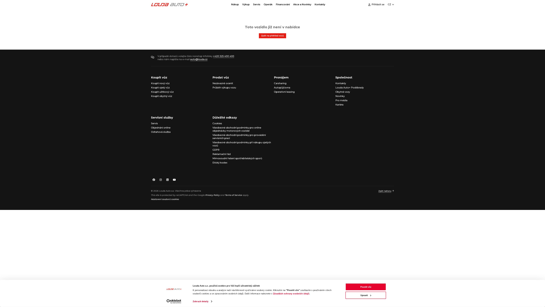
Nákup (235, 4)
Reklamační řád (221, 154)
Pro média (341, 100)
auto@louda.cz (198, 59)
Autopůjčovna (282, 87)
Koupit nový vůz (160, 83)
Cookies (217, 123)
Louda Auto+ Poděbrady (349, 87)
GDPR (215, 150)
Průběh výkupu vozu (224, 87)
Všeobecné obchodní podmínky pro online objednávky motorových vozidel (236, 129)
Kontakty (320, 4)
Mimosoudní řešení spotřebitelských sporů (237, 158)
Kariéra (339, 104)
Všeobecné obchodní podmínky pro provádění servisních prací (239, 137)
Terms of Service (233, 195)
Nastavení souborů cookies (165, 199)
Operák (268, 4)
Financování (283, 4)
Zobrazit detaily (200, 301)
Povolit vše (365, 287)
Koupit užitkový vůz (162, 92)
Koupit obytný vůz (161, 96)
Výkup (246, 4)
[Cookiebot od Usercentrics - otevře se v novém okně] (174, 301)
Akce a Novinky (302, 4)
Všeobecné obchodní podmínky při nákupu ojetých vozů (241, 144)
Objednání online (160, 127)
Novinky (340, 96)
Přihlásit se (378, 4)
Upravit (364, 295)
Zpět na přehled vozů (272, 35)
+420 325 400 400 (223, 56)
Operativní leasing (284, 92)
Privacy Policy (212, 195)
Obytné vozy (342, 92)
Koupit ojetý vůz (160, 87)
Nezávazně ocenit (222, 83)
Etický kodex (219, 162)
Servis (256, 4)
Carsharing (280, 83)
